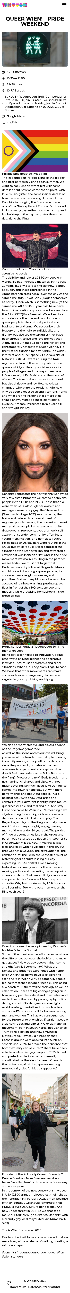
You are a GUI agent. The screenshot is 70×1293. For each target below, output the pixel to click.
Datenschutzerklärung (44, 1287)
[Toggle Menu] (64, 4)
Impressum (18, 1287)
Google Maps (16, 116)
